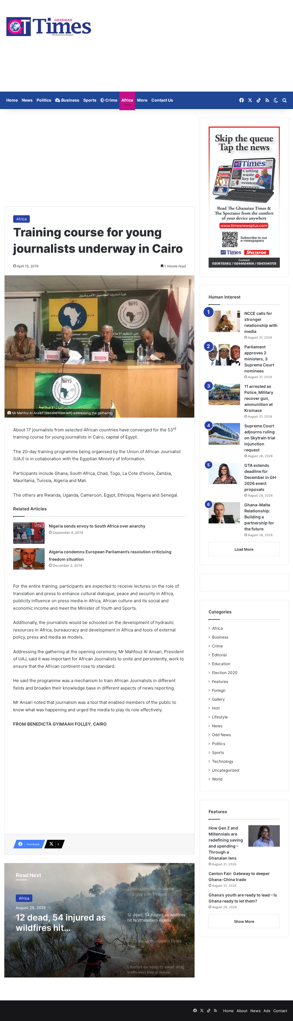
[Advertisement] (195, 46)
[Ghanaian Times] (48, 25)
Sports (89, 100)
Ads (267, 1010)
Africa (127, 100)
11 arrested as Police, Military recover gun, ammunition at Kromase (258, 398)
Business (69, 100)
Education (221, 663)
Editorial (219, 655)
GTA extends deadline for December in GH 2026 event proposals (260, 477)
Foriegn (218, 690)
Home (12, 100)
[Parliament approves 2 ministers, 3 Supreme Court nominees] (224, 355)
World (217, 779)
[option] (99, 920)
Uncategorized (225, 770)
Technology (222, 761)
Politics (44, 100)
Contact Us (162, 100)
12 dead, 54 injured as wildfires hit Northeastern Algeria (61, 922)
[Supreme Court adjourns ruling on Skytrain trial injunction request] (224, 434)
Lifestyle (220, 717)
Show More (244, 921)
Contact (280, 1010)
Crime (110, 100)
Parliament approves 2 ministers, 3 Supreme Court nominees (259, 358)
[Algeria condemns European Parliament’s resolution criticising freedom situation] (29, 559)
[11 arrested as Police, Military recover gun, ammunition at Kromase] (224, 394)
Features (220, 681)
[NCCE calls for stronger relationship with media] (224, 321)
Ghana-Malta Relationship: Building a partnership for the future (259, 516)
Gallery (218, 699)
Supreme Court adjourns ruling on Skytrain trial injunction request (259, 437)
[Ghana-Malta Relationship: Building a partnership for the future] (224, 513)
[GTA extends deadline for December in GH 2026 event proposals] (224, 473)
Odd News (221, 734)
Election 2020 (224, 672)
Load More (244, 549)
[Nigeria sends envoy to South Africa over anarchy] (29, 533)
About (242, 1010)
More (142, 100)
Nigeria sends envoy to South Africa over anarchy (97, 526)
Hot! (216, 708)
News (27, 100)
